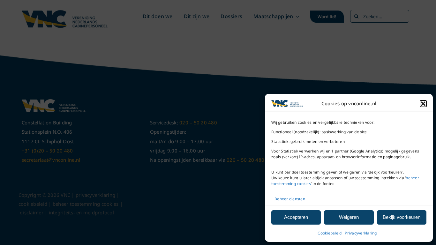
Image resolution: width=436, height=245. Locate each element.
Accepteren (296, 217)
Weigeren (349, 217)
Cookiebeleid (330, 233)
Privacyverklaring (361, 233)
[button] (423, 103)
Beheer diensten (289, 199)
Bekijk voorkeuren (401, 217)
